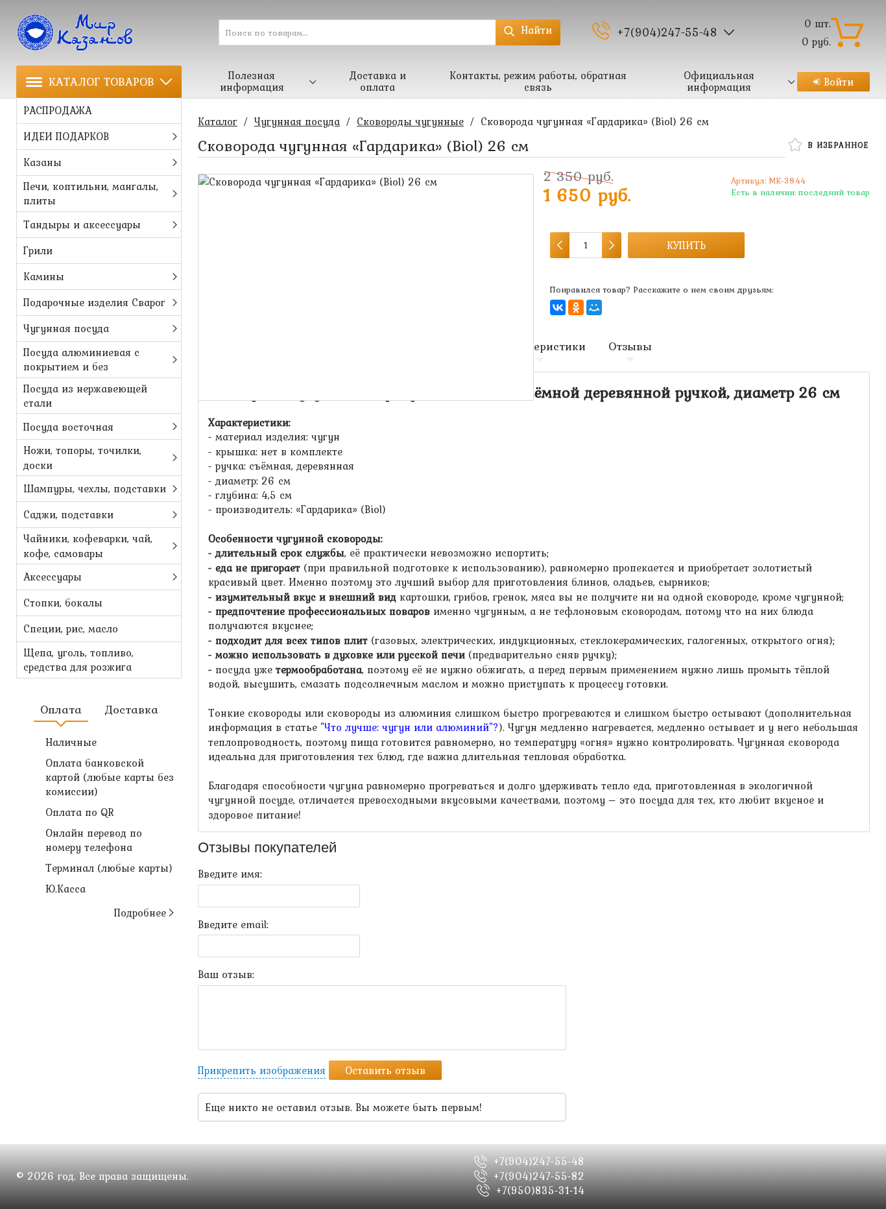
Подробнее (140, 912)
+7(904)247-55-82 (539, 1176)
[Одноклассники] (576, 307)
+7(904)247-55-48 (667, 32)
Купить (686, 245)
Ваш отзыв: (226, 974)
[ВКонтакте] (558, 307)
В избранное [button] (836, 145)
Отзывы (630, 346)
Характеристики (540, 346)
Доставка (131, 709)
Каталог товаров (101, 81)
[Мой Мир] (594, 307)
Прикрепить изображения (262, 1070)
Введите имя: (230, 874)
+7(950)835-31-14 (540, 1190)
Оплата (61, 709)
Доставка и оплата (377, 81)
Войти (839, 82)
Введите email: (233, 924)
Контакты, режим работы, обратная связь (538, 81)
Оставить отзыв (385, 1070)
